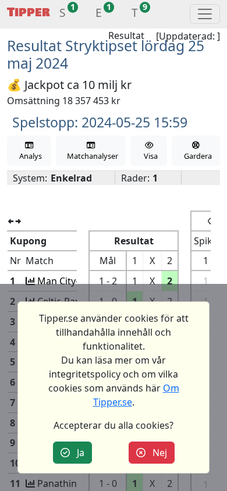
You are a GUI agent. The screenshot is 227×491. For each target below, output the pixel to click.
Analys (29, 156)
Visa (149, 156)
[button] (62, 14)
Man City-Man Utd (76, 281)
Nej (156, 452)
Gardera (196, 156)
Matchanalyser (90, 156)
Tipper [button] (28, 12)
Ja (77, 452)
